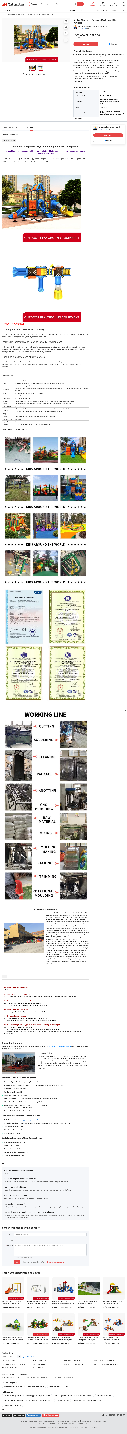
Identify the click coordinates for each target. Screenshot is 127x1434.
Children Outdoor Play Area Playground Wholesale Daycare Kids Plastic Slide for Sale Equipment (63, 1304)
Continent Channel (87, 1421)
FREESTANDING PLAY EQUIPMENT (13, 1364)
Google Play (19, 1415)
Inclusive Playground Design (35, 1386)
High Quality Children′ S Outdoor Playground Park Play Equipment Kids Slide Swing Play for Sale (37, 1304)
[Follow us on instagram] (115, 1415)
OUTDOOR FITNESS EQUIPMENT (104, 1361)
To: (12, 1240)
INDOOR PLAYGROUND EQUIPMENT (105, 1364)
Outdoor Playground (47, 14)
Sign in (123, 5)
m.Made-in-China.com (68, 1423)
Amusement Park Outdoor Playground (40, 1400)
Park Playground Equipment (12, 1396)
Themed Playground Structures (58, 1386)
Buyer (81, 10)
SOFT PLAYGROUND (8, 1361)
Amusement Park (33, 14)
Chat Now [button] (113, 44)
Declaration (84, 1427)
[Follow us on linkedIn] (124, 1415)
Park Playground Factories (84, 1396)
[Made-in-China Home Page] (13, 4)
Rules (123, 10)
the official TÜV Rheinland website (59, 1046)
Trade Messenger (33, 1415)
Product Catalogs (30, 1356)
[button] (75, 4)
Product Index (97, 1421)
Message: (10, 1245)
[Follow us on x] (112, 1415)
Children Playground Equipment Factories (38, 1396)
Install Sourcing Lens (51, 1415)
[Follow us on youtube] (118, 1415)
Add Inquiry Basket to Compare (36, 74)
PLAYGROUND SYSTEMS (71, 1361)
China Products (33, 1421)
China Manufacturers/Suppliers (47, 1421)
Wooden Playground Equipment (13, 1386)
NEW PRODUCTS (38, 1368)
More (3, 1409)
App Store (7, 1415)
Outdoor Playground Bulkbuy (12, 1405)
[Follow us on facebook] (110, 1415)
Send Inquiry (85, 44)
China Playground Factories (63, 1396)
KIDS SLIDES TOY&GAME (9, 1368)
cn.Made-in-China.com (82, 1423)
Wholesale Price (75, 1421)
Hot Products (23, 1421)
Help (90, 10)
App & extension (102, 10)
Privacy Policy (94, 1427)
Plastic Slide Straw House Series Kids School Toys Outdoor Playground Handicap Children (112, 1304)
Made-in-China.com (55, 1423)
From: (11, 1235)
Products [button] (34, 4)
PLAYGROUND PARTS (39, 1361)
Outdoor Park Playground (104, 1396)
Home (4, 14)
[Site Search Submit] (80, 4)
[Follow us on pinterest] (121, 1415)
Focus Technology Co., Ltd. (49, 1427)
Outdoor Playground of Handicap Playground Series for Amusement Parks (12, 1340)
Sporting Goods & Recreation (17, 14)
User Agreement (74, 1427)
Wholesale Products (63, 1421)
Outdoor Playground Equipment (25, 1120)
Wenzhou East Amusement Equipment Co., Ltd (92, 26)
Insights (105, 1421)
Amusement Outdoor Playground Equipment (87, 1400)
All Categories (9, 10)
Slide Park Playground (62, 1400)
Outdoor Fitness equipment (46, 1120)
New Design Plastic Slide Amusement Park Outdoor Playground (111, 1340)
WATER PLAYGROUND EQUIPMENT (74, 1364)
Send (17, 1262)
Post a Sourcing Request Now (57, 1262)
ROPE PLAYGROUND (39, 1364)
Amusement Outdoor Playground (14, 1400)
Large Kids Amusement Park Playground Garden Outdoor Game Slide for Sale (38, 1340)
